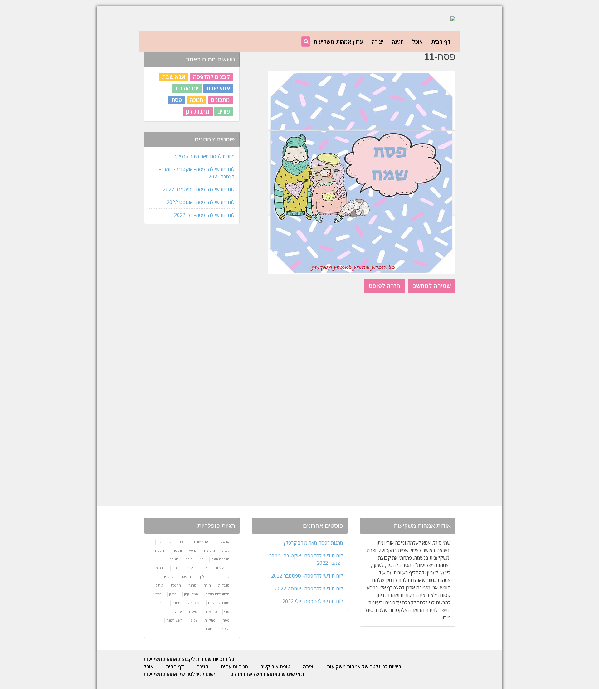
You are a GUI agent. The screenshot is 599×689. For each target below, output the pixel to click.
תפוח (208, 629)
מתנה (176, 602)
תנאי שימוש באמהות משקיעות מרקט (268, 674)
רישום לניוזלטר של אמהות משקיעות (364, 666)
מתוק (173, 594)
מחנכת (176, 585)
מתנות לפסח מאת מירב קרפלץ (205, 156)
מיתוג (159, 585)
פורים (223, 111)
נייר (162, 602)
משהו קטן (191, 594)
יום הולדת (186, 88)
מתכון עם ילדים (218, 602)
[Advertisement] (191, 327)
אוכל (417, 41)
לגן (202, 576)
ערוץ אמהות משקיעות (338, 41)
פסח (177, 100)
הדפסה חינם (220, 559)
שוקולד (224, 629)
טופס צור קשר (275, 666)
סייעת (193, 611)
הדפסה (160, 550)
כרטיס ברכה (220, 576)
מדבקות (223, 585)
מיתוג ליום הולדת (217, 594)
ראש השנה (174, 620)
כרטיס (160, 567)
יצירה (377, 41)
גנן (159, 541)
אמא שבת (218, 88)
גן (170, 541)
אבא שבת (173, 77)
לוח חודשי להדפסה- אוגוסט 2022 (201, 202)
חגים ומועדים (234, 666)
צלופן (193, 620)
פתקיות (210, 620)
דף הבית (440, 41)
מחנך (192, 585)
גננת (225, 550)
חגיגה (398, 41)
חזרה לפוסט (384, 285)
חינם (189, 559)
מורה (207, 585)
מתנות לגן (198, 111)
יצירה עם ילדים (182, 567)
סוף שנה (211, 611)
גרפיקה (209, 550)
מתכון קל (194, 602)
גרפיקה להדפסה (185, 550)
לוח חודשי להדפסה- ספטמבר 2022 (199, 189)
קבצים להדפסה (211, 77)
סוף (226, 611)
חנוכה (196, 100)
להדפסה (186, 576)
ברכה (183, 541)
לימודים (168, 576)
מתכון (157, 594)
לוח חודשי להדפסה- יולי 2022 (204, 215)
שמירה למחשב (432, 285)
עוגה (178, 611)
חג (202, 559)
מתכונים (220, 100)
